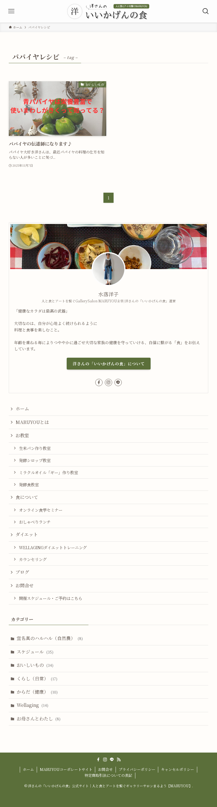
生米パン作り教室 (35, 448)
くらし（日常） (37, 678)
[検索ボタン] (205, 11)
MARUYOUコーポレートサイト (66, 769)
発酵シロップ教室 (35, 460)
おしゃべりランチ (35, 522)
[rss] (118, 759)
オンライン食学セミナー (40, 510)
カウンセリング (33, 559)
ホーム (22, 408)
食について (27, 497)
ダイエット (27, 534)
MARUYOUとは (32, 422)
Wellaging (32, 705)
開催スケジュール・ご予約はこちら (50, 598)
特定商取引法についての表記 (108, 775)
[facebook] (99, 382)
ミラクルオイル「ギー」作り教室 (48, 472)
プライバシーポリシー (137, 769)
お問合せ (25, 585)
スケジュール (35, 651)
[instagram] (108, 382)
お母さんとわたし (38, 718)
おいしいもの (35, 665)
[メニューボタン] (11, 11)
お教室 (22, 435)
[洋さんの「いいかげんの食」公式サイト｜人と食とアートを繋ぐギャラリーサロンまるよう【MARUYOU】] (108, 11)
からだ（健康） (37, 692)
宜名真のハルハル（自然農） (50, 638)
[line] (118, 382)
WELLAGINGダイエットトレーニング (53, 547)
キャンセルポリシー (177, 769)
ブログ (22, 572)
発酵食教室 (29, 484)
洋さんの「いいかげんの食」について (109, 363)
